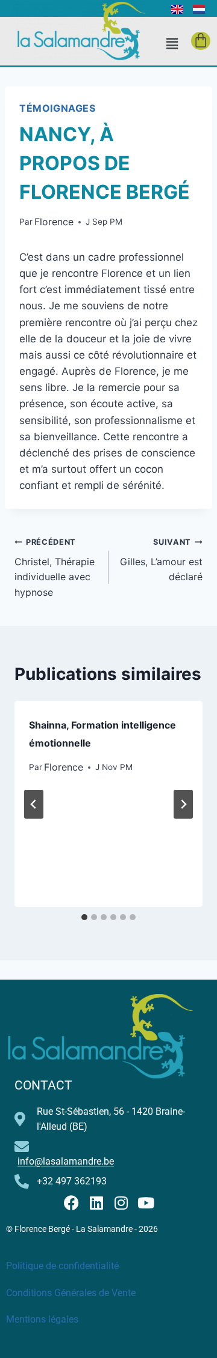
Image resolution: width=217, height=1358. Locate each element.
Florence (54, 222)
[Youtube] (145, 1202)
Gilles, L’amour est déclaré (161, 560)
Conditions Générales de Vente (71, 1293)
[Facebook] (71, 1202)
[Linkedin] (96, 1202)
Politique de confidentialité (62, 1266)
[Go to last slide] (33, 804)
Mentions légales (42, 1319)
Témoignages (57, 108)
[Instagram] (120, 1202)
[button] (172, 43)
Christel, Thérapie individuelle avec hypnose (54, 568)
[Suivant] (183, 804)
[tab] (84, 917)
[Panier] (200, 41)
